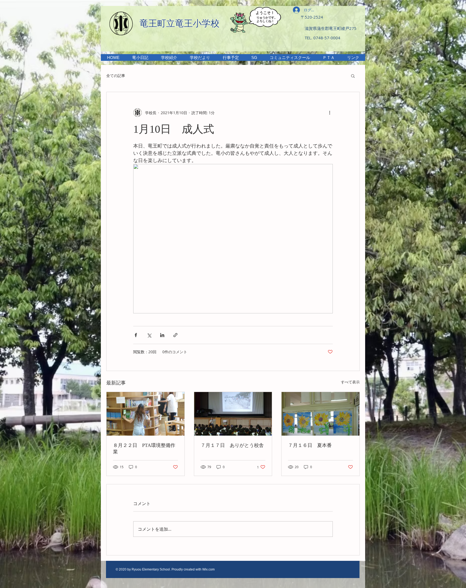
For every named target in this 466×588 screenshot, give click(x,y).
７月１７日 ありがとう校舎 (232, 445)
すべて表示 (350, 381)
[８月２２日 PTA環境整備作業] (145, 414)
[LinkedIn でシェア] (162, 335)
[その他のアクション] (329, 112)
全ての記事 (115, 75)
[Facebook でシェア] (135, 335)
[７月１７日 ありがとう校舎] (233, 414)
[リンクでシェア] (175, 335)
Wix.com (208, 569)
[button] (169, 57)
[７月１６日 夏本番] (320, 414)
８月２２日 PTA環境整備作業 (144, 448)
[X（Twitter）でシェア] (149, 335)
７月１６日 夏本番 (310, 445)
